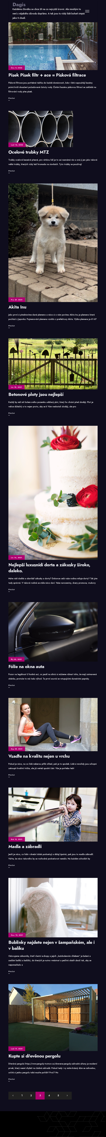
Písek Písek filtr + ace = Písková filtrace (47, 75)
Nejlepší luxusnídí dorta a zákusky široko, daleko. (49, 568)
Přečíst (11, 98)
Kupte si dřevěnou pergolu (34, 1056)
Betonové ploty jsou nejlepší (35, 394)
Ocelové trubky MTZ (28, 152)
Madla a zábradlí (24, 846)
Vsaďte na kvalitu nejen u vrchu (39, 756)
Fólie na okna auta (26, 666)
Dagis (19, 4)
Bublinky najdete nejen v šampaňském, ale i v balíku (51, 945)
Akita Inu (17, 307)
